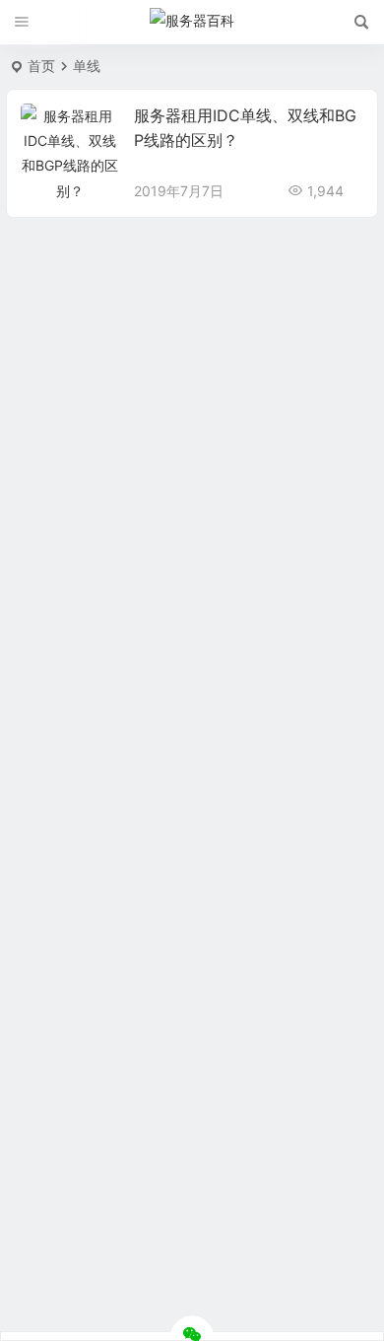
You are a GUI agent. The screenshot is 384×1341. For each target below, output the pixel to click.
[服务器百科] (192, 22)
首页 (41, 65)
